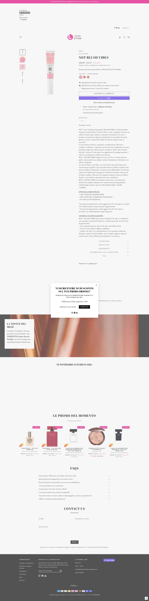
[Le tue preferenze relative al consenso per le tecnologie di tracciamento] (146, 598)
